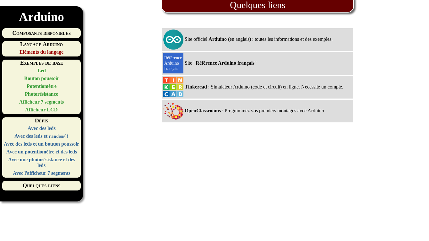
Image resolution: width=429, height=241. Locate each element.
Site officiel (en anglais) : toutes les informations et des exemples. (258, 39)
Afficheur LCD (41, 109)
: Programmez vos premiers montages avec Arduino (254, 110)
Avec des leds (42, 128)
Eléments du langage (41, 52)
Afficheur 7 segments (41, 101)
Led (41, 70)
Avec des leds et (41, 136)
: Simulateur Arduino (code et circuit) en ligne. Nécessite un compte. (264, 86)
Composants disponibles (41, 33)
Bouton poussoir (41, 78)
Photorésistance (41, 94)
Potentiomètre (42, 86)
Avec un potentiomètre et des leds (41, 151)
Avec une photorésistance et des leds (41, 162)
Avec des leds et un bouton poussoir (41, 144)
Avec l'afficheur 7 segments (41, 173)
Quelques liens (41, 185)
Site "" (220, 63)
